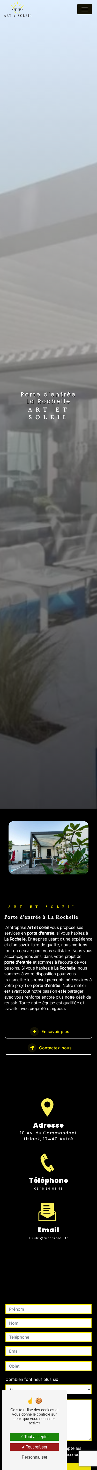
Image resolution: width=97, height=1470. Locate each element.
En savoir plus (55, 1031)
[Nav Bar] (84, 9)
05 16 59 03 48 (48, 1188)
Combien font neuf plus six (31, 1379)
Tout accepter (36, 1436)
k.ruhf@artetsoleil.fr (48, 1238)
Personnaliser (34, 1457)
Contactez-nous (55, 1047)
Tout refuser (36, 1447)
